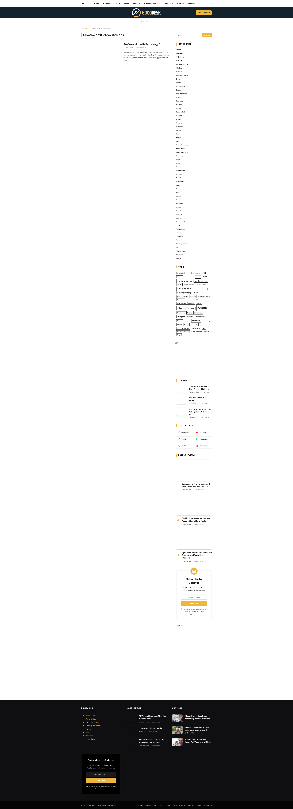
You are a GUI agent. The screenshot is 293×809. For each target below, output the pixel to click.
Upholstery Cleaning (183, 331)
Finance (179, 105)
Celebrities (180, 57)
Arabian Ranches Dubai (197, 273)
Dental (196, 293)
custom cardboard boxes (200, 289)
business (206, 276)
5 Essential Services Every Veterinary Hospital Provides (197, 717)
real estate (194, 325)
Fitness (179, 108)
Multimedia (180, 181)
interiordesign (201, 316)
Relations (179, 203)
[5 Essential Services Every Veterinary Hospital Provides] (177, 718)
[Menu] (83, 3)
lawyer (187, 321)
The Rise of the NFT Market (197, 399)
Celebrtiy (179, 61)
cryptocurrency (189, 285)
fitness (181, 308)
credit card (203, 281)
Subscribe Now (204, 12)
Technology (180, 229)
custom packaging (184, 293)
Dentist (193, 296)
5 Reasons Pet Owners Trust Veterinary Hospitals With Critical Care (197, 730)
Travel (178, 233)
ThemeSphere (111, 805)
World (178, 258)
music (179, 324)
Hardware (180, 130)
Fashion (180, 3)
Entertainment (181, 94)
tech (204, 328)
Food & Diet (180, 112)
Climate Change (182, 64)
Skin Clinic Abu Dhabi (183, 328)
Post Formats (181, 200)
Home (96, 3)
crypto (179, 285)
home (189, 313)
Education (179, 90)
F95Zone (191, 303)
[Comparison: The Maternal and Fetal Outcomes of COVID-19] (194, 470)
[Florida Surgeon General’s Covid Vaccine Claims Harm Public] (194, 504)
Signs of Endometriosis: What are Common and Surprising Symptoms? (197, 555)
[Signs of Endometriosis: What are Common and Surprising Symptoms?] (194, 538)
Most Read (180, 178)
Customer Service (92, 722)
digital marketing (204, 296)
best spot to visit (189, 277)
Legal (178, 160)
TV (177, 240)
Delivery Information (94, 726)
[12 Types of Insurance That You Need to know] (181, 389)
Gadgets (179, 116)
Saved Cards (90, 739)
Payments (89, 729)
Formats (191, 308)
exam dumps (181, 303)
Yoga (179, 335)
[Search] (211, 3)
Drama (178, 83)
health (202, 308)
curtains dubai (201, 285)
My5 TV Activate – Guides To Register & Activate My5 (200, 412)
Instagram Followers (185, 316)
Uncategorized (181, 244)
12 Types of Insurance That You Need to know (199, 387)
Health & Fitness (182, 145)
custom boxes (184, 288)
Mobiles (179, 174)
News (126, 3)
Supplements (181, 222)
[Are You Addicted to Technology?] (101, 54)
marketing (206, 321)
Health (136, 3)
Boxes (198, 277)
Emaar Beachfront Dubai (193, 300)
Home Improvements (183, 156)
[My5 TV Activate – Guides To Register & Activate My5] (181, 412)
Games (178, 119)
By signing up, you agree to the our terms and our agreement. (195, 611)
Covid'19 (179, 72)
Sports (178, 218)
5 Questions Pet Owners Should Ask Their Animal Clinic (197, 740)
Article (178, 50)
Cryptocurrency (182, 75)
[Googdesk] (146, 12)
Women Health (181, 251)
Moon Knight (129, 48)
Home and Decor (152, 3)
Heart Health (180, 149)
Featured (179, 101)
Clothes (179, 68)
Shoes (178, 207)
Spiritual (179, 214)
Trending (179, 236)
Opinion (179, 189)
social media (196, 328)
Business (107, 3)
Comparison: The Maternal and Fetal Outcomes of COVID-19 (196, 485)
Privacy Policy (198, 611)
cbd (195, 281)
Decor (178, 79)
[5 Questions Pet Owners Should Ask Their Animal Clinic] (177, 742)
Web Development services (200, 331)
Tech (117, 3)
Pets (177, 192)
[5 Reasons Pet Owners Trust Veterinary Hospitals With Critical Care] (177, 730)
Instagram (198, 313)
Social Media (180, 211)
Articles (179, 277)
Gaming (179, 123)
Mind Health (180, 170)
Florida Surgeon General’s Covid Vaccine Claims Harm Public (196, 519)
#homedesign (181, 273)
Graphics (179, 127)
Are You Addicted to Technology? (141, 44)
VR (177, 247)
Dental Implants (182, 296)
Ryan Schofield (187, 490)
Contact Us (193, 3)
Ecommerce (180, 86)
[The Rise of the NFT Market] (181, 400)
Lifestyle (168, 3)
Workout (179, 255)
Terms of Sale (91, 719)
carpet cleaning (184, 281)
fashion (199, 303)
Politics (178, 196)
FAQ (87, 732)
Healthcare (181, 313)
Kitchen (179, 321)
